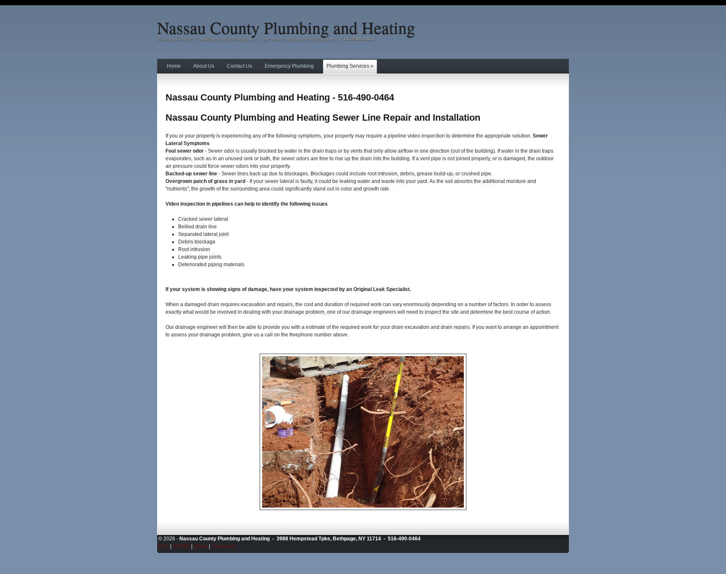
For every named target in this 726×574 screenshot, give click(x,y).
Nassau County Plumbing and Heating (286, 27)
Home (201, 546)
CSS (163, 546)
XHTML (181, 546)
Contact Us (224, 546)
